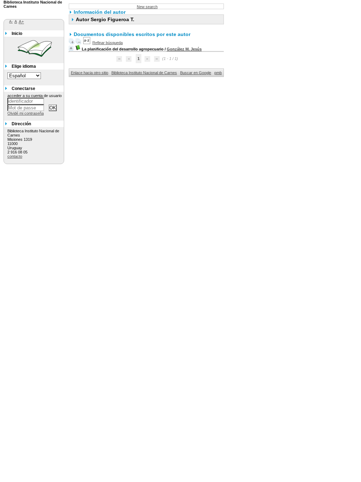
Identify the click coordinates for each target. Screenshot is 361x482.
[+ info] (71, 48)
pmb (218, 73)
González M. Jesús (184, 49)
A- (11, 21)
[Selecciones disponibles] (86, 43)
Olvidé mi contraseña (25, 113)
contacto (14, 156)
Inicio (17, 33)
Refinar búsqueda (107, 43)
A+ (21, 21)
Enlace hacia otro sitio (89, 73)
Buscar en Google (195, 73)
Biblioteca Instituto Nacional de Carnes (144, 73)
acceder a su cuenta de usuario (34, 96)
